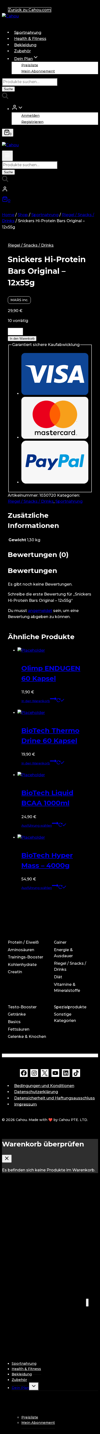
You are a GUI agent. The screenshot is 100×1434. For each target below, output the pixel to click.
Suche (8, 89)
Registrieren (32, 121)
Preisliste (29, 65)
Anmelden (30, 115)
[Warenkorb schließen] (7, 1159)
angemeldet (40, 610)
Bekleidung (25, 44)
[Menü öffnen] (7, 155)
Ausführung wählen (36, 825)
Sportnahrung (27, 32)
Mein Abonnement (38, 71)
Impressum (25, 1104)
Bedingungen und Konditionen (44, 1085)
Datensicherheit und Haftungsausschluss (54, 1098)
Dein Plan (20, 1388)
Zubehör (22, 51)
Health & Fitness (30, 38)
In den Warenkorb (22, 338)
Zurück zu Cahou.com (29, 10)
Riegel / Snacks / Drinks (31, 245)
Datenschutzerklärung (36, 1091)
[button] (20, 108)
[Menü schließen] (87, 1303)
